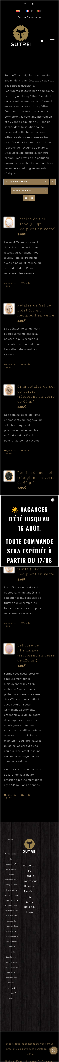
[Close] (53, 500)
